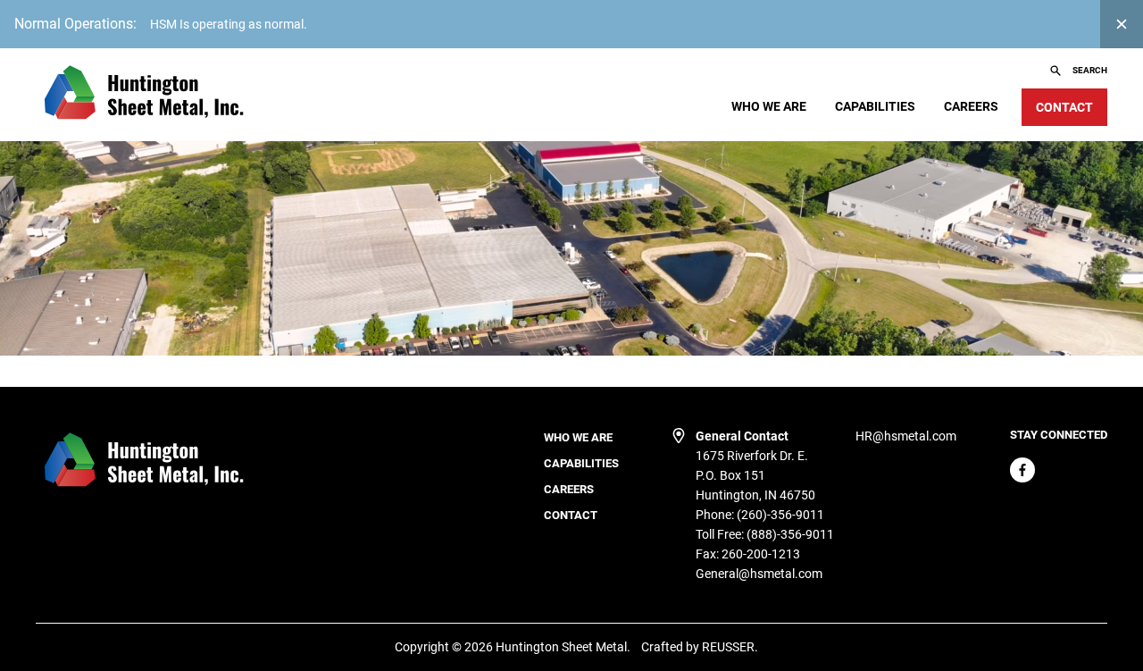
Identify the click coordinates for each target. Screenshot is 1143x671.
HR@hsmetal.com (905, 436)
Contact (570, 515)
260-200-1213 (761, 554)
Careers (971, 106)
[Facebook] (1022, 469)
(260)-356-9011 (780, 514)
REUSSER (728, 647)
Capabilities (875, 106)
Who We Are (768, 106)
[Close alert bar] (1121, 24)
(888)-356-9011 (790, 534)
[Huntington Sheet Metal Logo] (143, 94)
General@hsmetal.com (759, 573)
